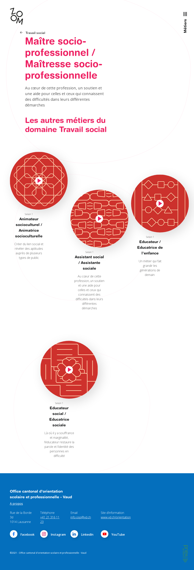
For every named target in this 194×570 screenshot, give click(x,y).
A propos (16, 504)
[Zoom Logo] (18, 16)
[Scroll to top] (185, 561)
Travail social (35, 33)
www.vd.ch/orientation (116, 517)
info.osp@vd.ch (80, 517)
